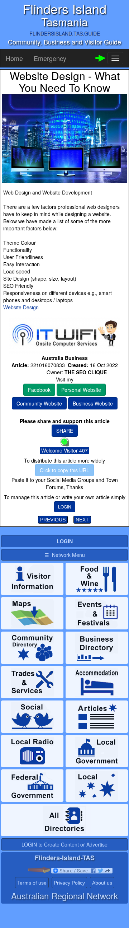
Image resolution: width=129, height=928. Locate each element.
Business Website (93, 403)
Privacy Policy (69, 883)
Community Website (39, 403)
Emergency (50, 58)
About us (102, 883)
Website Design (21, 307)
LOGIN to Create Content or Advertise (65, 844)
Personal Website (81, 389)
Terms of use (32, 883)
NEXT (82, 519)
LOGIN (64, 506)
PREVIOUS (53, 519)
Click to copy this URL (64, 470)
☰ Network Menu (64, 554)
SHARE (64, 430)
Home (14, 58)
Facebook (39, 389)
